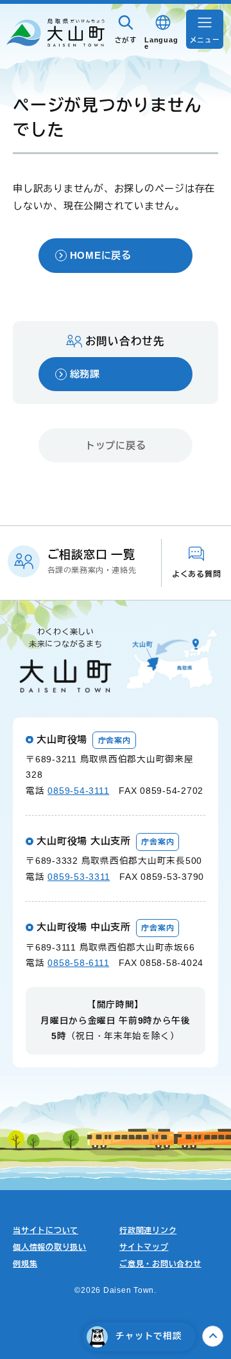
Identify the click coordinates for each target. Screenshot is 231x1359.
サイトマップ (144, 1247)
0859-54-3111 (78, 791)
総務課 (85, 374)
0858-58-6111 (78, 963)
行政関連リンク (147, 1230)
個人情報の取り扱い (50, 1247)
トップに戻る (115, 445)
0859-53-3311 (78, 877)
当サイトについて (45, 1230)
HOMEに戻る (101, 255)
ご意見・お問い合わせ (160, 1263)
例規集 (25, 1263)
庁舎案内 (114, 740)
